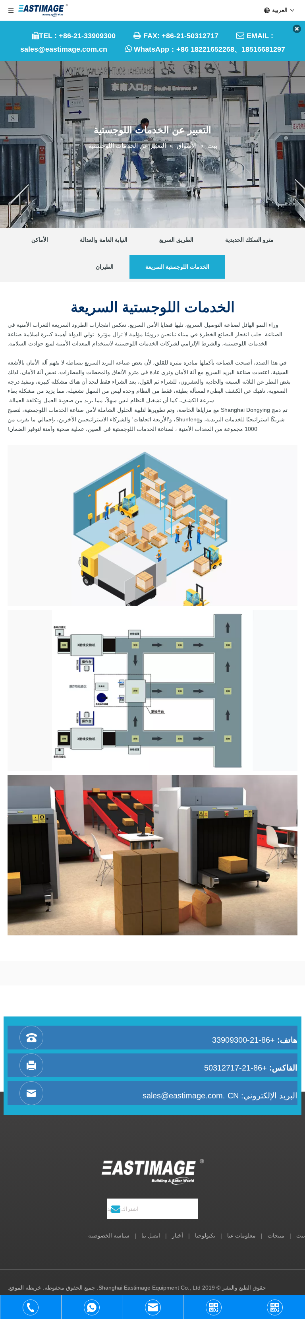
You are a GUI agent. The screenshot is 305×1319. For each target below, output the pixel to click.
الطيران (105, 267)
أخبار (177, 1235)
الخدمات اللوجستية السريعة (177, 267)
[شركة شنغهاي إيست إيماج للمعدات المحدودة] (152, 1172)
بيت (300, 1235)
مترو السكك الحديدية (249, 240)
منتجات (276, 1235)
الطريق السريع (176, 240)
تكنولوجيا (205, 1235)
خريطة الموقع (25, 1287)
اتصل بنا (150, 1235)
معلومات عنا (241, 1235)
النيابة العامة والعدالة (103, 240)
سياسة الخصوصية (108, 1235)
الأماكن (39, 240)
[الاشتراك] (115, 1209)
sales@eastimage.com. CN (191, 1095)
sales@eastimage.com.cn (63, 49)
